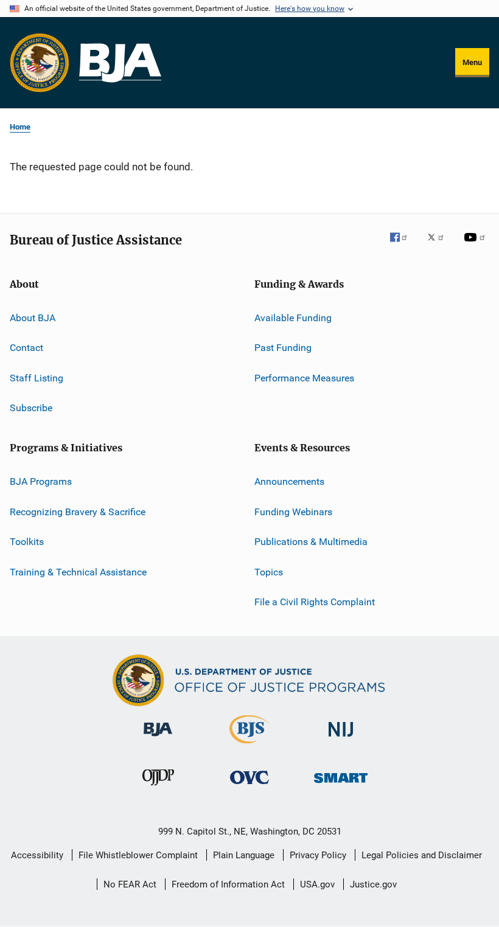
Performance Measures (304, 378)
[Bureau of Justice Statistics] (249, 745)
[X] (440, 245)
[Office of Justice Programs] (39, 62)
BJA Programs (41, 481)
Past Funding (283, 347)
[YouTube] (476, 245)
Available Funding (293, 318)
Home (20, 126)
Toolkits (27, 541)
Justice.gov (373, 884)
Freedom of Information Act (228, 884)
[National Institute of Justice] (341, 738)
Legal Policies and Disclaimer (421, 855)
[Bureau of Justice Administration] (158, 738)
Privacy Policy (318, 855)
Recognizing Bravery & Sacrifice (77, 512)
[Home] (120, 63)
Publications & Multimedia (311, 541)
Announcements (289, 481)
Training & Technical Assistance (78, 571)
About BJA (32, 318)
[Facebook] (403, 245)
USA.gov (317, 884)
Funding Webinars (293, 512)
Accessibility (37, 855)
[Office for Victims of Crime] (249, 786)
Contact (26, 347)
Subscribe (31, 408)
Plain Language (243, 855)
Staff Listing (36, 378)
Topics (268, 571)
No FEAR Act (129, 884)
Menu (472, 62)
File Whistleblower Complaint (138, 855)
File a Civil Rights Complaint (314, 602)
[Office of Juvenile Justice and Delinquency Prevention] (158, 787)
